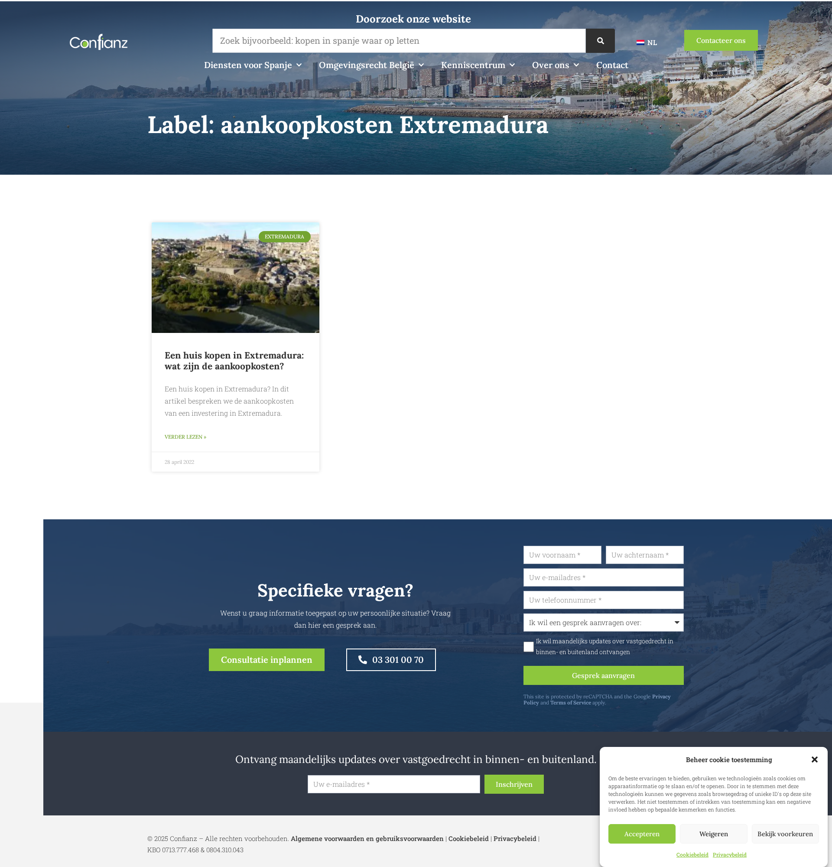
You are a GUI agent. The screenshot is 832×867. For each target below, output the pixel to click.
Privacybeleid (730, 854)
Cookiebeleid (692, 854)
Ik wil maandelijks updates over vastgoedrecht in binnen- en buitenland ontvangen (604, 646)
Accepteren (642, 834)
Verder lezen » (185, 437)
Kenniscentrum (473, 64)
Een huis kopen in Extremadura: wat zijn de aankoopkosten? (234, 360)
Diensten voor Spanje (248, 64)
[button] (814, 759)
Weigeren (713, 834)
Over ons (550, 64)
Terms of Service (570, 702)
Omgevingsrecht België (366, 64)
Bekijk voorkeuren (785, 834)
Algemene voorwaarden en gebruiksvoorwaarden (367, 838)
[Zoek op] (600, 41)
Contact (612, 64)
